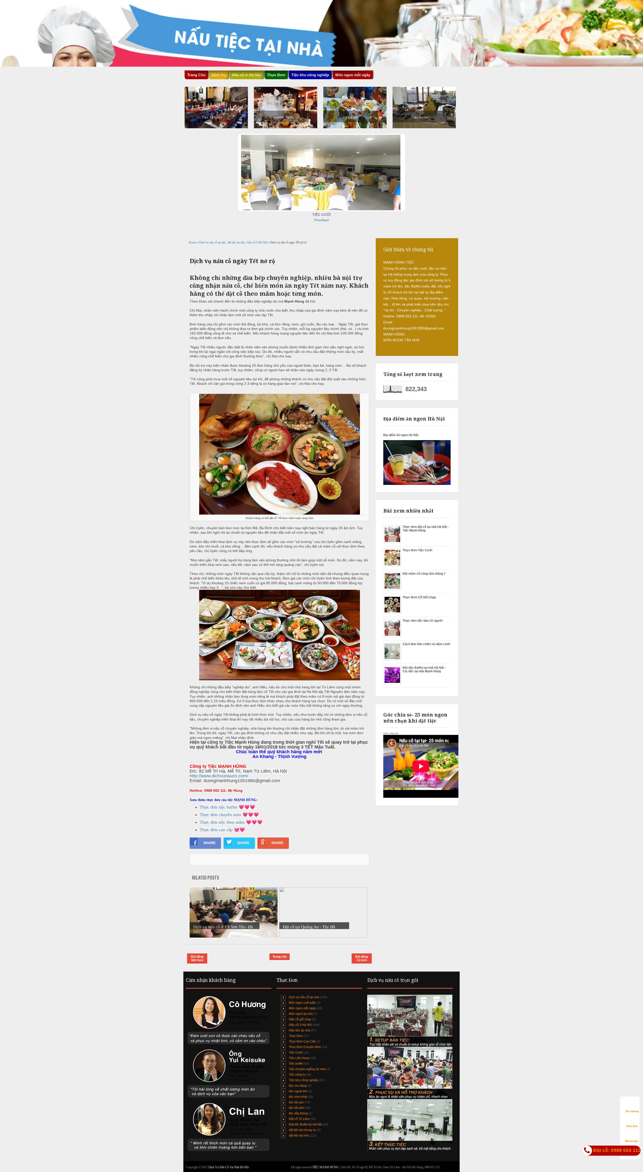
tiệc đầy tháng (298, 1113)
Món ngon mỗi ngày (352, 75)
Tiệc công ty (297, 1074)
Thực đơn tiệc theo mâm (222, 822)
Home (193, 242)
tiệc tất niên (296, 1108)
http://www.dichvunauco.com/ (219, 775)
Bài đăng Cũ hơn (361, 958)
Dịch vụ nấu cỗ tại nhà (212, 242)
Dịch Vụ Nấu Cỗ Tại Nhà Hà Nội (228, 1167)
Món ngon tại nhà (301, 1014)
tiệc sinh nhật (298, 1097)
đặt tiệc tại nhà (236, 242)
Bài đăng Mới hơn (197, 958)
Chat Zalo (632, 1126)
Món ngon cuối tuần (302, 1002)
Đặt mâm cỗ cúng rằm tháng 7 (424, 573)
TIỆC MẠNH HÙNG (326, 1167)
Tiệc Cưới (351, 117)
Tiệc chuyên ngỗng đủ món (307, 1069)
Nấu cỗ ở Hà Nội (257, 242)
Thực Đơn (296, 1036)
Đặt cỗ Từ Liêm (299, 1119)
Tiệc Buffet (419, 117)
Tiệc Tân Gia (212, 117)
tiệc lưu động (298, 1085)
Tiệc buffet (296, 1063)
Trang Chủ (196, 75)
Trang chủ (280, 956)
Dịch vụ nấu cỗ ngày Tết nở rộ (232, 261)
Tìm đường (632, 1111)
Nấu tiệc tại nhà (299, 1030)
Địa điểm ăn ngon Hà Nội (400, 435)
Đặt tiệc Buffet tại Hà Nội (305, 1124)
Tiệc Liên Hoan (299, 1058)
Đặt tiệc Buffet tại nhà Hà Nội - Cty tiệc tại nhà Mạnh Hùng (424, 669)
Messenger (632, 1141)
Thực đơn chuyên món (220, 814)
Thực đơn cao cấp (216, 829)
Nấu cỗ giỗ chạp (300, 1019)
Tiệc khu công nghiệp (303, 1080)
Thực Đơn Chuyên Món (305, 1047)
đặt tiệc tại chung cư (302, 1130)
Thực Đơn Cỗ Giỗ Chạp (419, 597)
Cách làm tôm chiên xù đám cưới (426, 644)
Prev (318, 220)
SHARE (209, 843)
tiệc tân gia (296, 1102)
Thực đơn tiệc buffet (218, 807)
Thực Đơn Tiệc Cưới (417, 550)
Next (325, 220)
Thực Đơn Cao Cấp (302, 1041)
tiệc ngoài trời (298, 1091)
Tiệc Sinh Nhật (281, 117)
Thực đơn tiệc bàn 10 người (423, 620)
